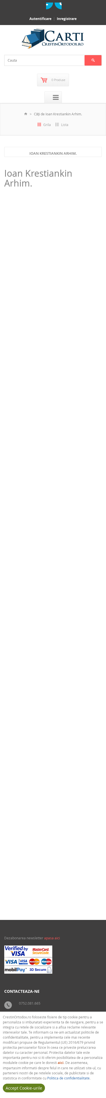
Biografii (27, 350)
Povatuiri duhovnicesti (37, 527)
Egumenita (91, 892)
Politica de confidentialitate (68, 1078)
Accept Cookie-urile (24, 1088)
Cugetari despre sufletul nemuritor (37, 827)
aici (61, 1062)
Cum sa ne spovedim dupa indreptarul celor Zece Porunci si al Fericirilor (49, 647)
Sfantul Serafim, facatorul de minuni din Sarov (47, 290)
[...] (39, 332)
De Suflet (92, 719)
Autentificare (40, 18)
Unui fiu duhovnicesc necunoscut (35, 467)
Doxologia (92, 360)
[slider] (18, 344)
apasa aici (52, 938)
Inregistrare (67, 18)
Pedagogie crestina (35, 709)
